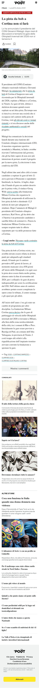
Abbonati (19, 679)
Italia (4, 8)
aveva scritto (12, 191)
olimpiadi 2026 (7, 358)
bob (10, 354)
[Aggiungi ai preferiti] (14, 44)
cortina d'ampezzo (21, 354)
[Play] (5, 76)
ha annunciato (16, 90)
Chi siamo (10, 657)
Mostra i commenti (20, 368)
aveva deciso (14, 312)
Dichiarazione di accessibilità (19, 664)
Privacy (29, 657)
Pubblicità (20, 657)
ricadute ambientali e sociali (14, 126)
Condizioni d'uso (19, 661)
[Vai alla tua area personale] (36, 2)
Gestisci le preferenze (19, 659)
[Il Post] (19, 2)
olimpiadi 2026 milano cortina (14, 361)
